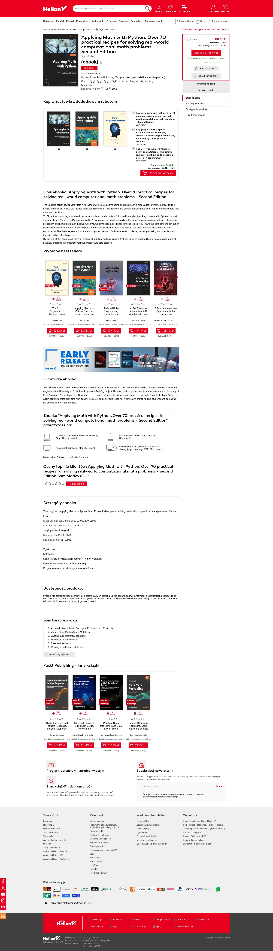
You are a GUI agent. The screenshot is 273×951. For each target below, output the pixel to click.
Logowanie (48, 821)
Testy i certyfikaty (51, 847)
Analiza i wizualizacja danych (66, 558)
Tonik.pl (226, 938)
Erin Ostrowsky (91, 735)
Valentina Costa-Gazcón (111, 735)
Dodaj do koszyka (206, 53)
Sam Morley (94, 73)
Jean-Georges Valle (138, 735)
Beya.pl (115, 926)
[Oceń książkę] (99, 81)
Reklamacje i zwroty (99, 873)
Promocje (111, 21)
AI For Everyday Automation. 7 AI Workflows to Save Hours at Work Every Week (138, 314)
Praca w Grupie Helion (193, 840)
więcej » (174, 797)
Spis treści (195, 115)
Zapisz (219, 786)
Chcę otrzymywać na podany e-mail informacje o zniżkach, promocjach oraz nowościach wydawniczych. (174, 795)
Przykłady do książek (146, 836)
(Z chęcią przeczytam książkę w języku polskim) (140, 77)
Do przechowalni (206, 90)
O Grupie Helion (143, 821)
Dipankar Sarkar (138, 320)
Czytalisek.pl (140, 926)
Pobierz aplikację (185, 21)
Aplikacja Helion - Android (55, 851)
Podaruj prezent (220, 21)
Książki (60, 21)
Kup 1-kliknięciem (206, 75)
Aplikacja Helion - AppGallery (56, 859)
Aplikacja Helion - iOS (53, 855)
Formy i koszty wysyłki (100, 842)
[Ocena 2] (94, 81)
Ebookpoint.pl (205, 919)
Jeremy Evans (111, 320)
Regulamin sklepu (98, 831)
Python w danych (93, 558)
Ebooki (70, 21)
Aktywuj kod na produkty (54, 840)
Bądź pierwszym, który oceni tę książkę (132, 81)
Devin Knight (78, 735)
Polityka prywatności (99, 835)
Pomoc (82, 457)
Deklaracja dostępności (100, 839)
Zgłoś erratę (49, 549)
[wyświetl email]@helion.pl (101, 940)
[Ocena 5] (104, 81)
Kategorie (48, 21)
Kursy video (82, 21)
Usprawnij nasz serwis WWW (103, 850)
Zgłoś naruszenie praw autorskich (151, 844)
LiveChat (94, 865)
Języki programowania (73, 568)
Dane (46, 558)
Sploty (159, 926)
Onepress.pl (96, 919)
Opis (193, 98)
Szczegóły (195, 103)
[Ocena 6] (108, 81)
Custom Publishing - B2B (194, 836)
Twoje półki (48, 836)
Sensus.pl (117, 919)
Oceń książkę (142, 828)
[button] (177, 276)
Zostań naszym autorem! (147, 825)
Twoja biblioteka (50, 832)
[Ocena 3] (97, 81)
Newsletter (95, 858)
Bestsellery (137, 21)
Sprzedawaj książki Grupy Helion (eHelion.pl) (203, 825)
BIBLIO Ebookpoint (192, 832)
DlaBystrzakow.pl (164, 919)
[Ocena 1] (90, 81)
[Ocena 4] (101, 81)
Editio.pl (138, 919)
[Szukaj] (148, 8)
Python (91, 568)
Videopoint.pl (97, 926)
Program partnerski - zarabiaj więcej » (75, 771)
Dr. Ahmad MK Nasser (163, 320)
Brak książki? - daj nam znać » (69, 786)
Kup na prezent (207, 68)
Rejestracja (48, 825)
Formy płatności (97, 846)
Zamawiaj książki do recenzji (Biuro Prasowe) (204, 828)
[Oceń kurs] (54, 483)
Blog (92, 854)
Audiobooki (97, 21)
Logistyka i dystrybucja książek (197, 844)
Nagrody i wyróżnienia (146, 840)
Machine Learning (76, 563)
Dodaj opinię (77, 483)
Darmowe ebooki (154, 21)
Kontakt (93, 869)
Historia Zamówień (51, 828)
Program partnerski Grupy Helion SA (199, 821)
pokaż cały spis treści (60, 654)
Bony (202, 21)
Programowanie (51, 568)
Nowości (123, 21)
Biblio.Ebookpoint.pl (186, 926)
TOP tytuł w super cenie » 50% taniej (204, 29)
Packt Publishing (105, 77)
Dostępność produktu (197, 109)
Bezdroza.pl (182, 919)
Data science (58, 563)
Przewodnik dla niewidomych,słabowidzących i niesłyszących (104, 826)
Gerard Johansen (56, 735)
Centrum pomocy (98, 821)
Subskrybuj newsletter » (154, 771)
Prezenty (47, 844)
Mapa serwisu (96, 861)
